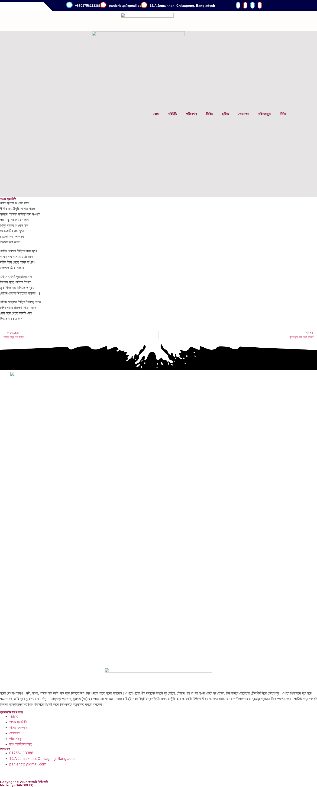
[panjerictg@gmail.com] (103, 5)
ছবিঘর (225, 114)
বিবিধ (283, 114)
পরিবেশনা (191, 114)
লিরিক (209, 114)
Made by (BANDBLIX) (16, 785)
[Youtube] (43, 773)
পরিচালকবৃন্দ (264, 114)
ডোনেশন (243, 114)
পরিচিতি (172, 114)
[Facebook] (6, 773)
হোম (155, 114)
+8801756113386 (88, 5)
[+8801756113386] (69, 5)
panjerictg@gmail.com (126, 5)
